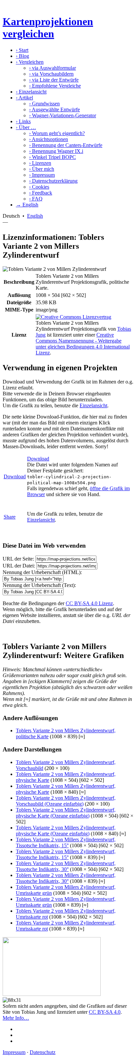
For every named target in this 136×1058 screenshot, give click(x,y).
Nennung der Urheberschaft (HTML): (42, 572)
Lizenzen (40, 163)
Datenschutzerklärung (53, 181)
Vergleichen (30, 62)
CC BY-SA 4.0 (104, 1012)
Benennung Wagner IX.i (56, 151)
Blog (22, 56)
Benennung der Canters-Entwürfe (65, 145)
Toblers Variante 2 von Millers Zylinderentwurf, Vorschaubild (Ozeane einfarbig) (66, 801)
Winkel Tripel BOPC (52, 157)
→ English (27, 204)
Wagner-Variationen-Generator (62, 115)
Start (22, 50)
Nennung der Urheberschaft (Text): (39, 585)
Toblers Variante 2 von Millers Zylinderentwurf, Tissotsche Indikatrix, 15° (66, 842)
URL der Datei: (19, 565)
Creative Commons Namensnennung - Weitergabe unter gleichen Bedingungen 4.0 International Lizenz (83, 343)
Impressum (42, 175)
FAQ (36, 198)
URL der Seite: (18, 559)
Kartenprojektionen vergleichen (48, 28)
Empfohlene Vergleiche (55, 86)
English (35, 216)
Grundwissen (44, 103)
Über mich (41, 169)
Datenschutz (42, 1052)
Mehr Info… (16, 1018)
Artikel (24, 97)
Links (23, 121)
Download (15, 476)
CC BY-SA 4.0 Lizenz (89, 603)
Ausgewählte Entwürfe (54, 109)
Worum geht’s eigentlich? (57, 133)
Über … (26, 127)
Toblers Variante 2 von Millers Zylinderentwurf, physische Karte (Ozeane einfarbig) (66, 813)
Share (10, 517)
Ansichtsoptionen (48, 139)
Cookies (39, 187)
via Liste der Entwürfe (54, 80)
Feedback (40, 193)
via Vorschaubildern (51, 74)
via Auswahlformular (52, 68)
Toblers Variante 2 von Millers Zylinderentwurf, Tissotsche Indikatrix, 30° (66, 866)
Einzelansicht (31, 91)
